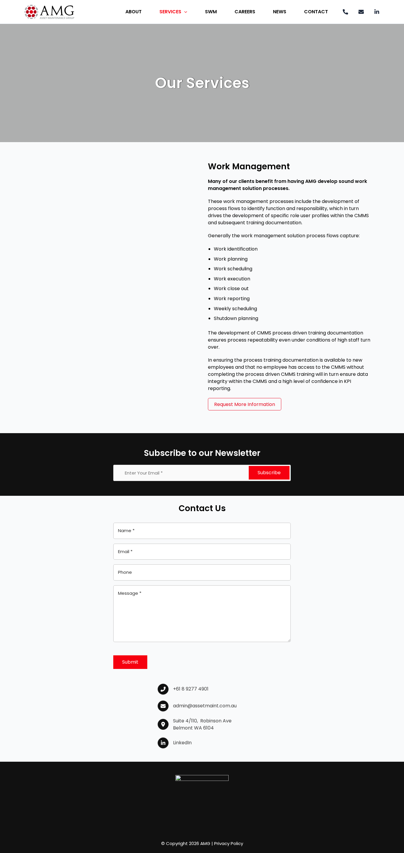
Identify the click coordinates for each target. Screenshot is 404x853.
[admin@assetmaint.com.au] (197, 706)
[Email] (361, 11)
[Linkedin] (376, 11)
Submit (130, 662)
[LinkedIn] (175, 742)
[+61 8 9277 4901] (183, 689)
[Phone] (345, 11)
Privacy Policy (228, 843)
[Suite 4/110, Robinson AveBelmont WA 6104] (195, 724)
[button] (184, 11)
